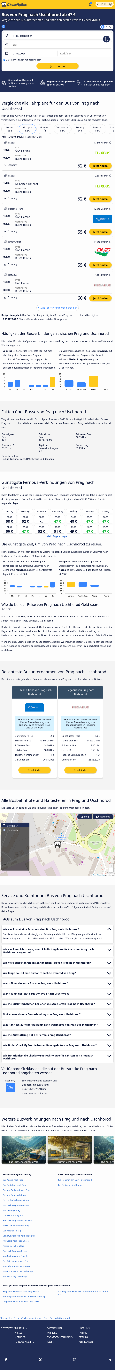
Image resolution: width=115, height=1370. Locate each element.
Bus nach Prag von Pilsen (15, 1251)
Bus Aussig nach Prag (13, 1180)
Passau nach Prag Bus (13, 1246)
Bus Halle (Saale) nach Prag (16, 1200)
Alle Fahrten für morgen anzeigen (59, 307)
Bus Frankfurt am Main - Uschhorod (75, 1180)
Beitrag (83, 1337)
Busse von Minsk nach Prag (16, 1225)
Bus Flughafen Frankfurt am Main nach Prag (24, 1296)
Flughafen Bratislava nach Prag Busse (21, 1291)
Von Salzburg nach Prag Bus (16, 1266)
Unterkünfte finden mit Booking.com (23, 59)
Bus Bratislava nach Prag (14, 1185)
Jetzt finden (100, 165)
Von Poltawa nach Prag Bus (16, 1256)
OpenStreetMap (99, 875)
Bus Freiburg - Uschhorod (70, 1185)
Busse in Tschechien (23, 1318)
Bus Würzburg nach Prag (15, 1276)
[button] (57, 844)
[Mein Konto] (89, 4)
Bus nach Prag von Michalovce (17, 1220)
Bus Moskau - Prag (12, 1230)
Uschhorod (104, 816)
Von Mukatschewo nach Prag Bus (19, 1235)
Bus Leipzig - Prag (11, 1210)
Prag (86, 816)
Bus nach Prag (41, 1318)
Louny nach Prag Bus (13, 1215)
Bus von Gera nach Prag (14, 1195)
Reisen (50, 1341)
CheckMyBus (6, 1318)
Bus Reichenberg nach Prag (16, 1261)
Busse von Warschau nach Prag (18, 1271)
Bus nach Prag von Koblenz (16, 1205)
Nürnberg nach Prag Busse (16, 1240)
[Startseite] (13, 4)
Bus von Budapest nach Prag (16, 1190)
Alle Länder (86, 1341)
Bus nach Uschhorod (60, 1318)
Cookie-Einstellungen (60, 1337)
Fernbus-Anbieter (24, 1341)
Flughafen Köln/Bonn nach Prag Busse (21, 1301)
